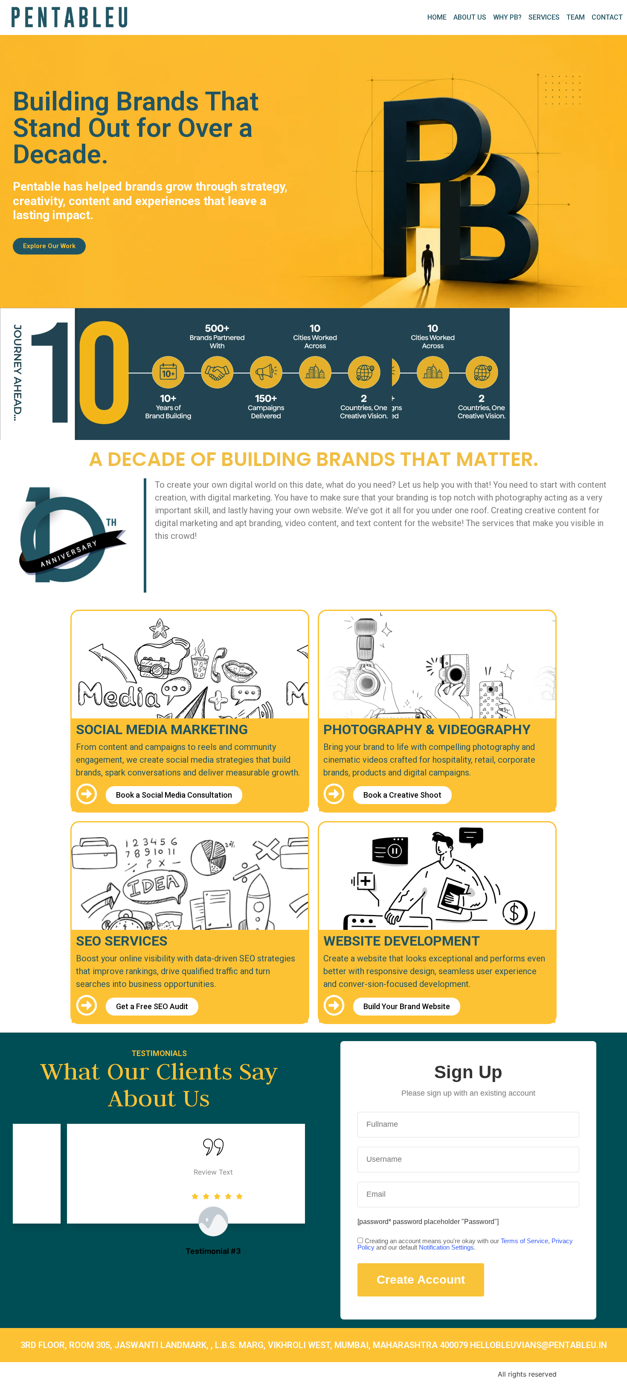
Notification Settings (446, 1247)
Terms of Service (524, 1240)
